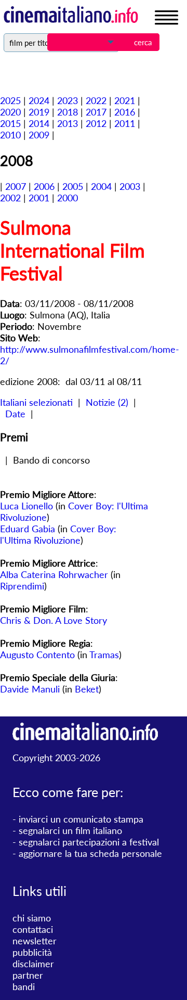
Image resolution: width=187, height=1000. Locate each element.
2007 (15, 186)
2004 (101, 186)
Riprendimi (22, 586)
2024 (39, 100)
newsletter (34, 940)
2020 (10, 112)
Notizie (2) (107, 402)
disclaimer (33, 963)
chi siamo (31, 918)
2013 (67, 123)
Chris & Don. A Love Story (53, 620)
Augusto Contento (37, 654)
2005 (72, 186)
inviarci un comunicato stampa (81, 819)
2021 (124, 100)
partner (27, 975)
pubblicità (32, 952)
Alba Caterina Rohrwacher (54, 574)
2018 (67, 112)
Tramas (104, 654)
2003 (129, 186)
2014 (39, 123)
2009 (39, 134)
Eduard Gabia (27, 528)
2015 (10, 123)
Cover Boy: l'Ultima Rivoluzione (58, 534)
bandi (23, 986)
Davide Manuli (30, 689)
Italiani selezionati (36, 402)
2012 (96, 123)
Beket (87, 689)
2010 (10, 134)
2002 (10, 197)
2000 (67, 197)
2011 (124, 123)
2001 (39, 197)
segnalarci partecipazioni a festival (89, 842)
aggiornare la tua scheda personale (90, 853)
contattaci (32, 929)
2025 (10, 100)
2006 (44, 186)
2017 (96, 112)
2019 (39, 112)
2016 (124, 112)
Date (15, 413)
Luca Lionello (26, 505)
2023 (67, 100)
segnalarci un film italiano (70, 830)
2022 (96, 100)
